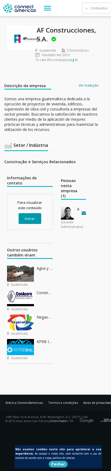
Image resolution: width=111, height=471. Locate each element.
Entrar (30, 218)
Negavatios (45, 317)
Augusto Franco (78, 209)
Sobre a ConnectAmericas (24, 403)
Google (87, 419)
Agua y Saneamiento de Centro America (45, 268)
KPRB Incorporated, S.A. (45, 341)
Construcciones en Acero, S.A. (45, 292)
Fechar (58, 464)
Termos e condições (63, 403)
